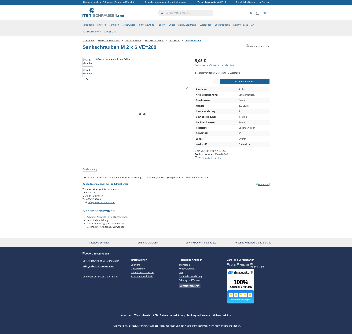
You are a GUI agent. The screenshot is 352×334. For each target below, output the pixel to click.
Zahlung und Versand (190, 280)
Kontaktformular (109, 276)
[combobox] (189, 13)
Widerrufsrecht (187, 268)
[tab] (89, 169)
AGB (181, 272)
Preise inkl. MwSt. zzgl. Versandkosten (214, 65)
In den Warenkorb (244, 81)
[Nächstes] (187, 87)
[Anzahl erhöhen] (210, 81)
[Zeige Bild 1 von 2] (140, 114)
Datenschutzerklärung (190, 276)
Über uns (135, 264)
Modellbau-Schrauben (142, 272)
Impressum (185, 264)
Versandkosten (167, 325)
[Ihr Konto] (251, 13)
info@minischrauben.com (101, 202)
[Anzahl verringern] (198, 81)
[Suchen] (161, 13)
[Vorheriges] (98, 87)
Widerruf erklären (189, 285)
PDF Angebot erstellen (210, 158)
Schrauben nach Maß (142, 276)
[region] (136, 87)
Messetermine (138, 268)
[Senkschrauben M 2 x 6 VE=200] (142, 87)
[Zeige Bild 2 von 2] (144, 114)
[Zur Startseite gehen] (103, 12)
